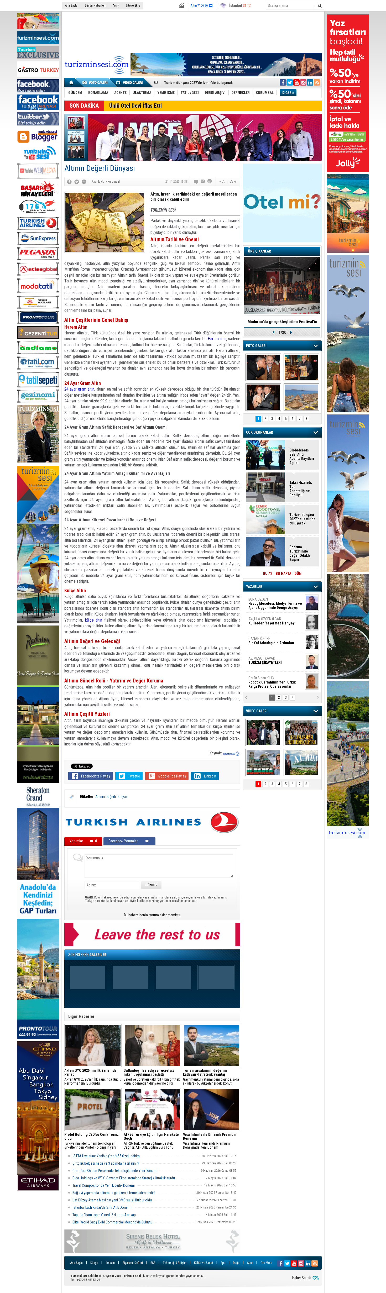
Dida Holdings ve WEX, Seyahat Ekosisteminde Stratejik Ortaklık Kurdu (123, 1178)
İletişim (110, 1263)
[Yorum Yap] (196, 181)
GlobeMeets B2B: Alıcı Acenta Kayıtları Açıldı (301, 456)
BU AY (267, 573)
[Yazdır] (209, 181)
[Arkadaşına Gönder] (203, 181)
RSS (152, 1263)
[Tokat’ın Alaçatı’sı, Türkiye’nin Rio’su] (301, 762)
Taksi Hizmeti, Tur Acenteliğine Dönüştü (300, 488)
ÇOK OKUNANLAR (259, 432)
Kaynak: (216, 753)
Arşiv (116, 5)
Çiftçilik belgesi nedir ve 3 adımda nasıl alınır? (105, 1163)
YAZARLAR (254, 587)
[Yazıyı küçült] (221, 181)
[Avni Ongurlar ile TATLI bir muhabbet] (301, 367)
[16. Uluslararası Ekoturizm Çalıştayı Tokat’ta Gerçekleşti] (301, 732)
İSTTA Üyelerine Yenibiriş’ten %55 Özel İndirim (106, 1156)
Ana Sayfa (71, 5)
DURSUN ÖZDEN (274, 682)
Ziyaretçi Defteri (132, 1263)
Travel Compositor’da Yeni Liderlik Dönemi (103, 1185)
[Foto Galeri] (96, 82)
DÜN (298, 573)
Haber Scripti (301, 1278)
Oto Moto (266, 1263)
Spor (250, 1263)
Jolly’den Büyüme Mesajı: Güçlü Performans (200, 83)
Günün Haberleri (95, 5)
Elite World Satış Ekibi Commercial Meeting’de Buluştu (112, 1222)
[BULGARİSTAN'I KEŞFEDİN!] (263, 762)
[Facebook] (69, 181)
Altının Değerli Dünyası (111, 797)
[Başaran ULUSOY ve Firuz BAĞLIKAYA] (263, 367)
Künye (94, 1263)
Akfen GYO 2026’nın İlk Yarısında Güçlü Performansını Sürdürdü (92, 1077)
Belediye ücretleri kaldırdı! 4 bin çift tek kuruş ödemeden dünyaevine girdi (152, 1077)
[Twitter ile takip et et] (289, 82)
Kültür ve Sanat (203, 1263)
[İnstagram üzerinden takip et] (303, 82)
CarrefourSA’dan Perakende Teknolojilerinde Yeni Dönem (114, 1171)
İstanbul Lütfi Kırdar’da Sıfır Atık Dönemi (102, 1207)
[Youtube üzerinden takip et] (296, 82)
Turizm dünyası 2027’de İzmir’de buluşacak (302, 519)
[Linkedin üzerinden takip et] (310, 82)
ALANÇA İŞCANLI (270, 643)
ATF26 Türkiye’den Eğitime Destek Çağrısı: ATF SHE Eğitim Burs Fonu (151, 1141)
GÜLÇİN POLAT (271, 621)
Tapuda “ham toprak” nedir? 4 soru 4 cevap (104, 1215)
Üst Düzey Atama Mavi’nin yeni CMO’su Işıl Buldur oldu (112, 1200)
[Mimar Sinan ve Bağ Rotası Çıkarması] (263, 732)
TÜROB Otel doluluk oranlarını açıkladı (282, 321)
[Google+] (84, 181)
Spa (223, 1263)
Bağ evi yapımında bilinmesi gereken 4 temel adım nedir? (113, 1193)
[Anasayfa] (71, 82)
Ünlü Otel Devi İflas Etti (135, 105)
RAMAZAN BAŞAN (264, 601)
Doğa (236, 1263)
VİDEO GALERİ (257, 711)
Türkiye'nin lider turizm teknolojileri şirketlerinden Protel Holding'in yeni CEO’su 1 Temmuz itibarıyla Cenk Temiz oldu (91, 1141)
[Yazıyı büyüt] (233, 181)
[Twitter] (76, 181)
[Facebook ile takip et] (283, 82)
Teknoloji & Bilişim (174, 1263)
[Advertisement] (193, 31)
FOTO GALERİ (256, 346)
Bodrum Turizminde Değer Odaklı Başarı (299, 553)
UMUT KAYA (268, 662)
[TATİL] (301, 397)
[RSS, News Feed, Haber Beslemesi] (317, 82)
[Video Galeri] (130, 82)
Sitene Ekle (133, 5)
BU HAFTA (283, 573)
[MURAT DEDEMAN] (263, 397)
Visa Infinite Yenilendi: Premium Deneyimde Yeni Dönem (209, 1141)
